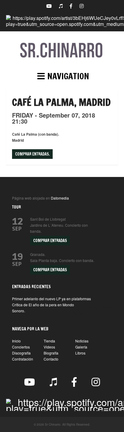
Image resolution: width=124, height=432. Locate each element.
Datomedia (60, 197)
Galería (81, 346)
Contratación (22, 358)
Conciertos (21, 346)
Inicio (16, 340)
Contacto (51, 358)
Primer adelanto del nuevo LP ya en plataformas (51, 298)
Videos (49, 346)
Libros (80, 352)
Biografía (51, 352)
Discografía (21, 352)
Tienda (49, 340)
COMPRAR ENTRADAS (50, 240)
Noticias (81, 340)
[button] (62, 76)
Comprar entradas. (32, 154)
